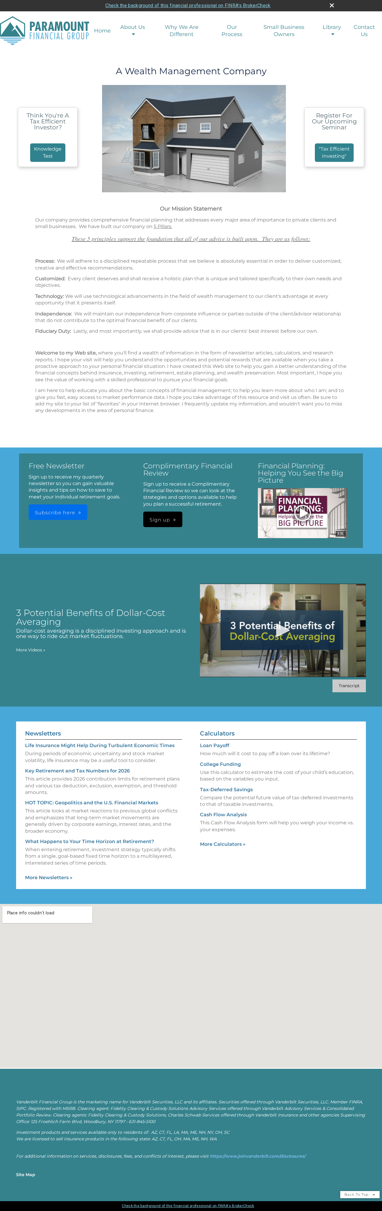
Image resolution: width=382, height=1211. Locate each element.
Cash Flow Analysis (223, 814)
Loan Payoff (214, 745)
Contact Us (364, 31)
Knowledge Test (47, 152)
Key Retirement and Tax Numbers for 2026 (77, 771)
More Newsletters (49, 877)
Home (102, 30)
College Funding (220, 764)
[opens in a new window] (302, 513)
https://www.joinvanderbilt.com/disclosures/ (258, 1156)
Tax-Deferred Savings (226, 789)
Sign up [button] (160, 520)
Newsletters (43, 733)
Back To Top (357, 1194)
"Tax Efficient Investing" (334, 152)
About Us (132, 27)
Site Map (25, 1174)
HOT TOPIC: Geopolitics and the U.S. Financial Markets (91, 803)
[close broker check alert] (331, 5)
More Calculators (223, 844)
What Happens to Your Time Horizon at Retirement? (89, 841)
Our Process (231, 31)
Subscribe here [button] (55, 512)
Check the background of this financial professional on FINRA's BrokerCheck (187, 5)
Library (332, 27)
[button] (302, 513)
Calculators (217, 733)
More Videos (30, 650)
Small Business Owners (284, 31)
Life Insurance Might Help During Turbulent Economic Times (100, 745)
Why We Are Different (181, 31)
